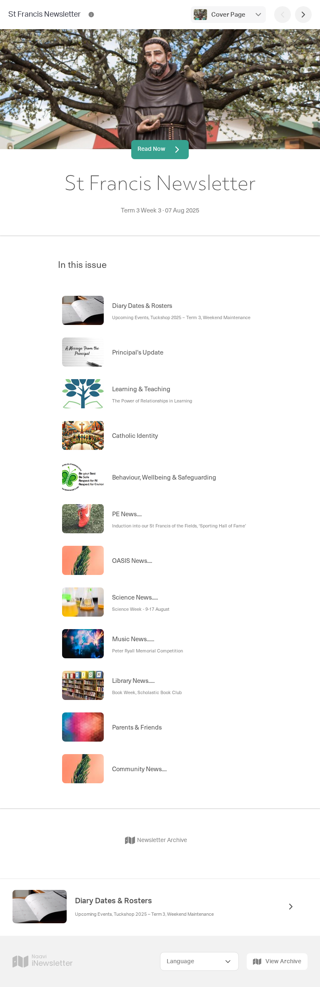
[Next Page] (303, 14)
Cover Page (228, 15)
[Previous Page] (282, 14)
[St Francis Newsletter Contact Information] (91, 14)
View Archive (283, 962)
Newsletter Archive (162, 840)
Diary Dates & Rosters (113, 901)
